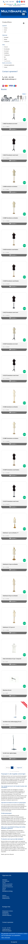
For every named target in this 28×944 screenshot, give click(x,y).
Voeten (5, 67)
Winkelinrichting (5, 897)
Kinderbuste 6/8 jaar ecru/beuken (10, 595)
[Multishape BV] (14, 11)
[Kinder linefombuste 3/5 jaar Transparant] (14, 648)
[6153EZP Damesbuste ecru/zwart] (14, 333)
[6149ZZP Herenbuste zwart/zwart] (14, 302)
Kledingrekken (5, 912)
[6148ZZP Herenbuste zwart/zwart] (14, 144)
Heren (5, 30)
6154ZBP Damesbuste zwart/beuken (11, 469)
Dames (5, 28)
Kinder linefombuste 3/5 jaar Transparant (12, 658)
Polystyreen (6, 41)
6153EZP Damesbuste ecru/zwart (10, 344)
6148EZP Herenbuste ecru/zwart (10, 123)
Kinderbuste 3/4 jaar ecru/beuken (10, 564)
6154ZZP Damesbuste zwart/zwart (11, 501)
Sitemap (4, 888)
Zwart (5, 59)
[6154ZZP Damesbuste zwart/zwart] (14, 491)
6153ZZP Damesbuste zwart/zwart (11, 375)
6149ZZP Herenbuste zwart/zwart (10, 312)
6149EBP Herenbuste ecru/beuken (10, 218)
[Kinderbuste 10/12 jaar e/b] (14, 616)
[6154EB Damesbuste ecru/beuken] (14, 396)
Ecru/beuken (7, 49)
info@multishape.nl (10, 79)
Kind (5, 32)
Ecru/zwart (6, 51)
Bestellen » (14, 129)
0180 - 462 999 (9, 1)
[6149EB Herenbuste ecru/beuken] (14, 176)
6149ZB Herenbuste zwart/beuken (10, 249)
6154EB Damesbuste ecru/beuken (10, 407)
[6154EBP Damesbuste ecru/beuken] (14, 428)
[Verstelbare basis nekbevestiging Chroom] (14, 711)
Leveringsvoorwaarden (7, 885)
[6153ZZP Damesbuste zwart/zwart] (14, 365)
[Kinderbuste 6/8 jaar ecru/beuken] (14, 585)
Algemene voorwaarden (7, 884)
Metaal (5, 39)
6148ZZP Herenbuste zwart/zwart (10, 155)
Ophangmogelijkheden (9, 65)
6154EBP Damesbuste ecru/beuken (10, 438)
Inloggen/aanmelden (20, 4)
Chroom (6, 47)
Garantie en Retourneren (7, 886)
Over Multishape (5, 881)
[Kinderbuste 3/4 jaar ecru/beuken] (14, 554)
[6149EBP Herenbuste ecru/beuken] (14, 207)
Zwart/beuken (7, 61)
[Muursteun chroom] (14, 679)
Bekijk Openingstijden (7, 930)
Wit (5, 57)
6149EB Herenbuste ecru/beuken (10, 186)
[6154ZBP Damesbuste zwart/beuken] (14, 459)
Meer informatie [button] (5, 937)
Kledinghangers (5, 913)
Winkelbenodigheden (6, 915)
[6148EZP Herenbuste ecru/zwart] (14, 113)
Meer (2, 862)
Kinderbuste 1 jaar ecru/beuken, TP (10, 532)
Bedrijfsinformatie (17, 5)
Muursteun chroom (7, 690)
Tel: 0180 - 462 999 (6, 928)
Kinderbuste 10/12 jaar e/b (9, 627)
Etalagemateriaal (6, 898)
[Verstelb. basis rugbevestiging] (14, 742)
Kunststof (6, 37)
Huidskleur (6, 53)
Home (23, 93)
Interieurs (4, 895)
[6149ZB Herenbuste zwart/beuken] (14, 239)
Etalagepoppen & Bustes (7, 911)
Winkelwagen (9, 4)
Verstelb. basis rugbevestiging (9, 753)
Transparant (7, 55)
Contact (10, 5)
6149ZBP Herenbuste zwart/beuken (11, 281)
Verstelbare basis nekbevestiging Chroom (12, 721)
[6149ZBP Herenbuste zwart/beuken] (14, 270)
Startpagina (4, 879)
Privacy (3, 889)
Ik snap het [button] (14, 942)
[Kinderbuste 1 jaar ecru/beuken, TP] (14, 522)
